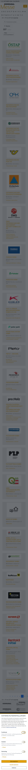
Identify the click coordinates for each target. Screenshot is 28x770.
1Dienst (3, 737)
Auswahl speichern (14, 764)
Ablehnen (14, 767)
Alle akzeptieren (14, 761)
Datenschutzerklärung (11, 727)
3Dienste (3, 756)
